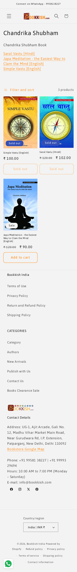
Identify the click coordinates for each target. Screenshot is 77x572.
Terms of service (29, 555)
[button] (9, 16)
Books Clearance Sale (23, 390)
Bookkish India (36, 543)
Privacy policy (56, 549)
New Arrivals (16, 361)
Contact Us (15, 381)
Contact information (41, 562)
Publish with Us (18, 371)
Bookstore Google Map (25, 449)
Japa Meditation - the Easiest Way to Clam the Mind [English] (20, 238)
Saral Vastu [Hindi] (19, 53)
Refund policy (34, 549)
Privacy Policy (17, 296)
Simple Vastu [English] (22, 69)
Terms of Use (16, 286)
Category (14, 342)
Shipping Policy (18, 315)
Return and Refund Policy (26, 305)
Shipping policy (52, 555)
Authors (13, 352)
